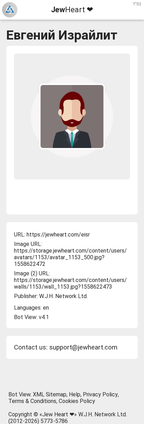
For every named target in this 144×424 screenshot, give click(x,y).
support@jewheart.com (83, 347)
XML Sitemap (49, 394)
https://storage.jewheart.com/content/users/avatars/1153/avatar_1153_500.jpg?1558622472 (70, 257)
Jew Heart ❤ (58, 414)
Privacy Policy (100, 394)
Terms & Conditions (32, 401)
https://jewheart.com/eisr (58, 234)
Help (74, 394)
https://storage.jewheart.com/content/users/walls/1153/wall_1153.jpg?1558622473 (70, 283)
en (46, 307)
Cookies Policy (77, 401)
